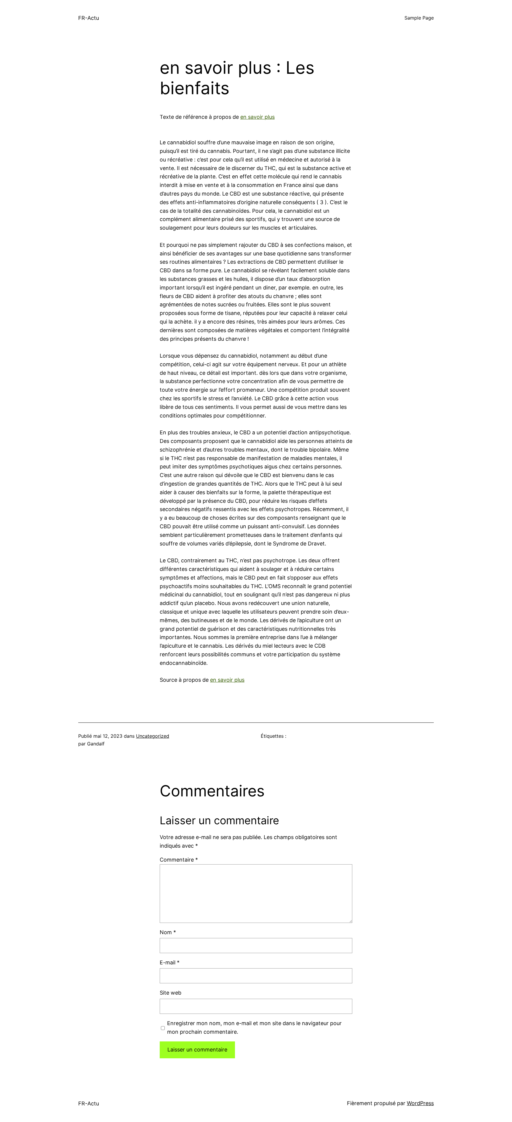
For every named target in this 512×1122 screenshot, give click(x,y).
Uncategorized (152, 736)
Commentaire (179, 860)
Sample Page (419, 18)
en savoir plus (257, 117)
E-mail (170, 962)
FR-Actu (88, 18)
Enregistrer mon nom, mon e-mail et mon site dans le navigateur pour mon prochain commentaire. (254, 1027)
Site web (170, 993)
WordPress (420, 1103)
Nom (168, 932)
